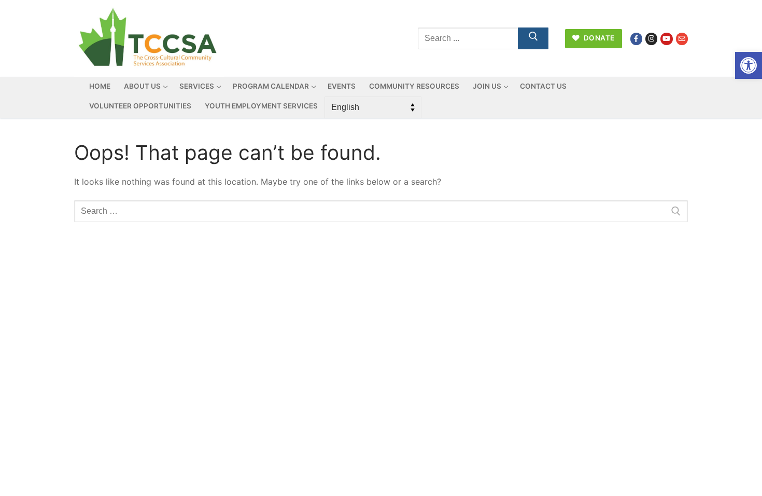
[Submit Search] (533, 38)
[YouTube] (666, 39)
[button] (748, 65)
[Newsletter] (682, 39)
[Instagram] (651, 39)
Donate (598, 38)
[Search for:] (381, 211)
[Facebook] (636, 39)
